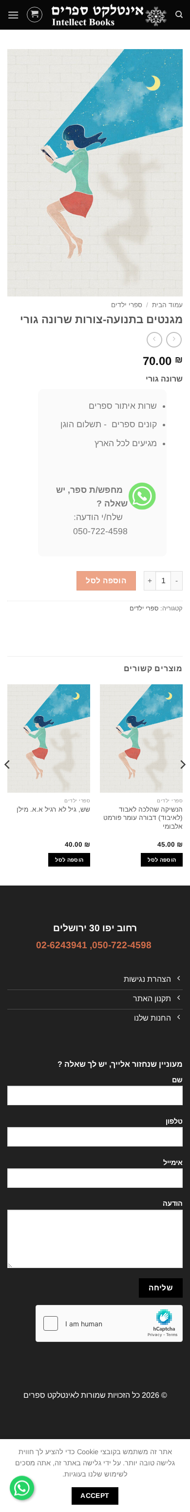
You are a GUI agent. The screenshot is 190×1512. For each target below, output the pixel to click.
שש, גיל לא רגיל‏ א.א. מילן (53, 809)
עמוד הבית (167, 305)
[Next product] (173, 339)
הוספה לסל (106, 580)
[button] (34, 14)
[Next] (8, 784)
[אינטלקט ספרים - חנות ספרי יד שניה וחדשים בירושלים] (109, 15)
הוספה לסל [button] (162, 860)
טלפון (174, 1121)
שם (177, 1080)
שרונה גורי (164, 379)
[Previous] (182, 784)
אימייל (173, 1162)
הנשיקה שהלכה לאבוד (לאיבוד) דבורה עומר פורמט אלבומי (143, 818)
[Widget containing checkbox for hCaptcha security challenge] (109, 1323)
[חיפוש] (179, 14)
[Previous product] (154, 339)
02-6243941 (61, 945)
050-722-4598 (122, 945)
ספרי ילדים (126, 305)
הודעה (173, 1203)
